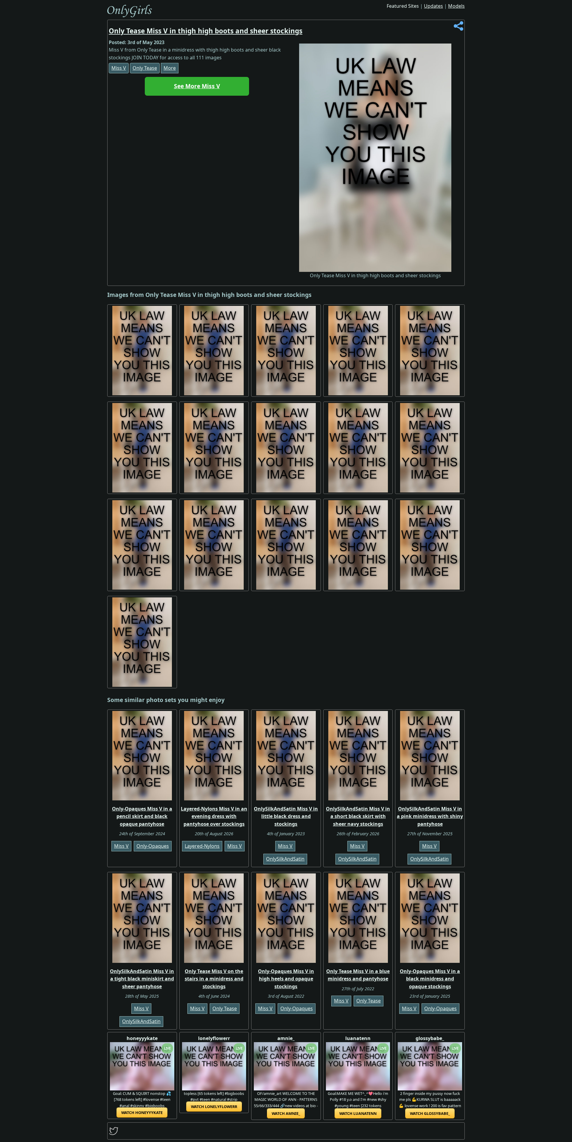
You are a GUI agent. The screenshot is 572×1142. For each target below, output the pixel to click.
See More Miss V (197, 86)
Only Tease (145, 68)
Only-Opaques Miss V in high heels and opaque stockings (286, 979)
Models (456, 6)
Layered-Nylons (202, 846)
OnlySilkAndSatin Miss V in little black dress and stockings (286, 816)
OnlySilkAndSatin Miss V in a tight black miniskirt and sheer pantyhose (142, 979)
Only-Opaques (152, 846)
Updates (433, 6)
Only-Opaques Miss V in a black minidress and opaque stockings (430, 979)
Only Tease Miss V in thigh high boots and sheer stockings (205, 30)
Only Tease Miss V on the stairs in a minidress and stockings (214, 979)
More (170, 68)
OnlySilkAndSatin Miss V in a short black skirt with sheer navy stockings (358, 816)
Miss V (118, 68)
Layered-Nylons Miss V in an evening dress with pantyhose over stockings (214, 816)
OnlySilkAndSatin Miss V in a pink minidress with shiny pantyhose (430, 816)
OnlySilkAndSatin (285, 859)
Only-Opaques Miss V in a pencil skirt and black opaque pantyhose (142, 816)
